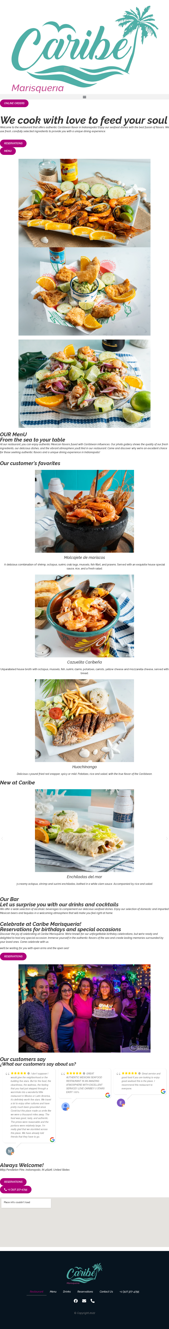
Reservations (85, 1291)
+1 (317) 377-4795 (129, 1291)
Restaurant (36, 1291)
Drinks (67, 1291)
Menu (53, 1291)
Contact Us (106, 1291)
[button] (84, 97)
